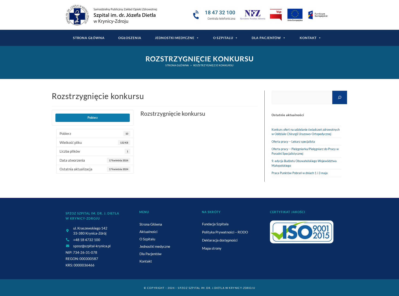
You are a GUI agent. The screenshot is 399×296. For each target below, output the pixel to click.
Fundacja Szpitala (215, 224)
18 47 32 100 (220, 12)
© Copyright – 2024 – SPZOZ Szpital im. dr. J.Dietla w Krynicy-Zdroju (199, 287)
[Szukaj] (339, 97)
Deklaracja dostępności (220, 240)
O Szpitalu (223, 38)
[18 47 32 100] (197, 15)
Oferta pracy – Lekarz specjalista (293, 141)
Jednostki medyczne (174, 38)
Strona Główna (150, 224)
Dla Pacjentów (266, 38)
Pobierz (93, 117)
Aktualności (148, 232)
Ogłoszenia (129, 38)
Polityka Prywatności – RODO (225, 232)
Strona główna (89, 38)
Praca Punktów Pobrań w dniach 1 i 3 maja (300, 173)
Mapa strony (211, 248)
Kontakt (308, 38)
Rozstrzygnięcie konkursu (213, 65)
